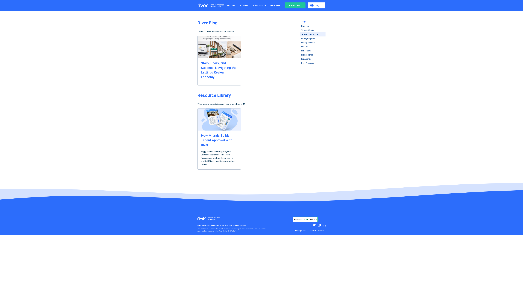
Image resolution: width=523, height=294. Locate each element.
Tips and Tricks (307, 30)
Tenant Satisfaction (309, 34)
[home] (211, 5)
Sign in (319, 5)
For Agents (306, 59)
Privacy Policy (300, 231)
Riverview (305, 26)
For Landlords (307, 55)
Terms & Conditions (318, 231)
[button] (260, 6)
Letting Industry (308, 43)
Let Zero (304, 47)
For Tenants (306, 51)
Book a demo (295, 5)
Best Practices (307, 63)
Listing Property (308, 38)
